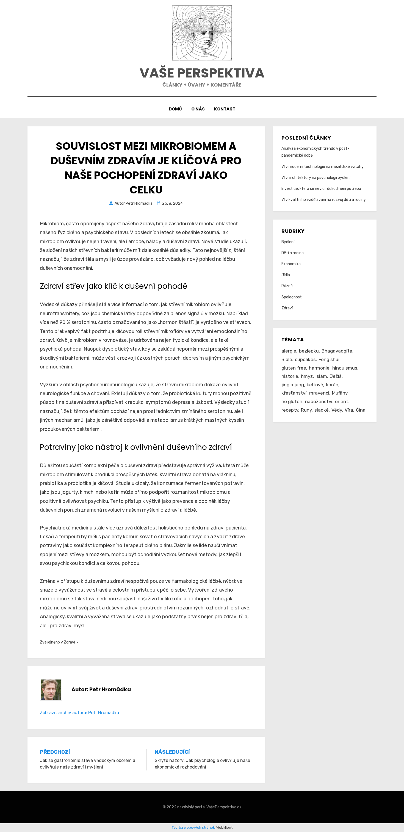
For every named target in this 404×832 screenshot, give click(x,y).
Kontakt (224, 109)
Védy (336, 410)
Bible (286, 359)
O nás (198, 109)
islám (321, 376)
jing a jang (292, 384)
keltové (315, 384)
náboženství (318, 401)
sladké (321, 410)
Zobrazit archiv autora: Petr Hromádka (79, 712)
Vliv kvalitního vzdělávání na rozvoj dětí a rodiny (323, 199)
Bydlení (287, 242)
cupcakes (305, 359)
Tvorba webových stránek (193, 827)
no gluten (291, 401)
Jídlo (285, 275)
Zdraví (69, 642)
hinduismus (344, 368)
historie (289, 376)
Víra (349, 410)
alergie (288, 351)
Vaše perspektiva (202, 73)
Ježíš (336, 376)
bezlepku (309, 351)
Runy (306, 410)
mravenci (319, 393)
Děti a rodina (292, 253)
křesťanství (293, 393)
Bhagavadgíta (337, 351)
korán (332, 384)
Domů (175, 109)
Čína (361, 410)
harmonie (319, 368)
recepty (289, 410)
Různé (287, 286)
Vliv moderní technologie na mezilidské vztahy (322, 166)
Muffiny (339, 393)
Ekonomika (291, 264)
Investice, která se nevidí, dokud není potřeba (321, 188)
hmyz (307, 376)
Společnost (291, 297)
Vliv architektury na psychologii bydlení (315, 177)
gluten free (293, 368)
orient (341, 401)
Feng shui (329, 359)
